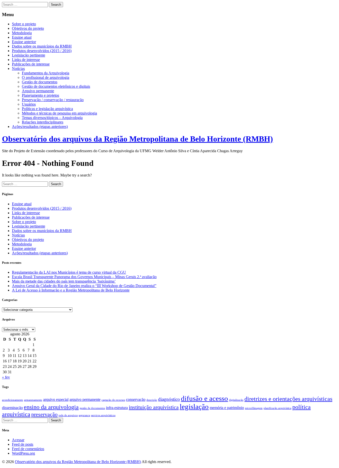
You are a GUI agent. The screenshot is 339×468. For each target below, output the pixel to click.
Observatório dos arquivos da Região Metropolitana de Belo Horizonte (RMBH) (137, 138)
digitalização (236, 400)
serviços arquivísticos (103, 415)
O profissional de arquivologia (45, 77)
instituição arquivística (154, 407)
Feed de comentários (28, 449)
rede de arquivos (68, 415)
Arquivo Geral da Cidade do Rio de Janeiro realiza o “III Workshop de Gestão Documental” (84, 286)
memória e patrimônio (227, 408)
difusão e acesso (204, 398)
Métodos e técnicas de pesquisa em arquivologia (59, 113)
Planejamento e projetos (40, 95)
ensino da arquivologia (51, 407)
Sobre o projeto (24, 24)
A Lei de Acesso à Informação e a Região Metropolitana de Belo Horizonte (71, 290)
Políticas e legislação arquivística (47, 109)
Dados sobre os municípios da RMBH (42, 46)
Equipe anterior (24, 42)
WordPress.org (23, 453)
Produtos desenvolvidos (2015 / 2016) (41, 51)
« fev (6, 377)
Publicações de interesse (31, 64)
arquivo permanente (85, 399)
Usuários (29, 104)
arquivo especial (55, 399)
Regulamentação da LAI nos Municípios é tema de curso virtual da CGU (69, 272)
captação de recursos (113, 400)
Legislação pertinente (28, 55)
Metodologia (22, 33)
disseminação (12, 408)
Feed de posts (22, 444)
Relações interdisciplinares (42, 122)
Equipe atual (22, 37)
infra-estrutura (117, 408)
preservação (44, 414)
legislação (194, 406)
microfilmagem (254, 408)
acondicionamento (12, 400)
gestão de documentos (92, 408)
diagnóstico (169, 399)
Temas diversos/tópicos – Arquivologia (52, 118)
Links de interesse (26, 60)
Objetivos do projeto (28, 28)
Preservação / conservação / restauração (53, 100)
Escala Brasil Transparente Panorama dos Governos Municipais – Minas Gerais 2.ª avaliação (84, 277)
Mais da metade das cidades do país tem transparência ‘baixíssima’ (64, 281)
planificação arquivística (277, 408)
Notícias (18, 68)
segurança (84, 415)
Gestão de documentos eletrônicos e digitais (56, 86)
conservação (135, 399)
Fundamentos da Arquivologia (45, 73)
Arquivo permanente (38, 91)
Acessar (18, 440)
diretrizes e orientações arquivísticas (288, 398)
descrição (151, 400)
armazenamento (33, 400)
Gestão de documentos (39, 82)
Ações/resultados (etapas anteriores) (40, 126)
